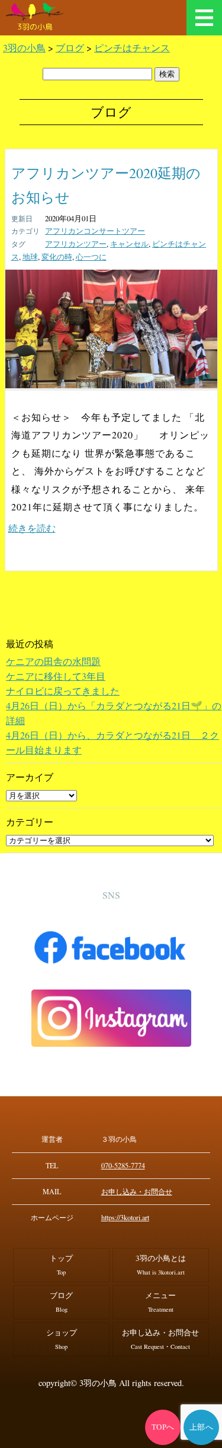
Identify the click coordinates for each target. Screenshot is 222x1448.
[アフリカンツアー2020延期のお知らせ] (111, 384)
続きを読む (32, 528)
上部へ (201, 1427)
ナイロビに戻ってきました (63, 690)
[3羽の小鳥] (35, 12)
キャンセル (129, 243)
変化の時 (56, 256)
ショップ (61, 1339)
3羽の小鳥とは (161, 1264)
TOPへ (163, 1427)
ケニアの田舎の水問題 (53, 661)
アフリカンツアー (76, 243)
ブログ (61, 1301)
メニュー (204, 17)
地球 (30, 256)
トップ (61, 1264)
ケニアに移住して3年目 (55, 676)
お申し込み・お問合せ (136, 1191)
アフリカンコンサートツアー (95, 230)
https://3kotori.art (125, 1217)
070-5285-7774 (123, 1165)
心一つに (91, 256)
